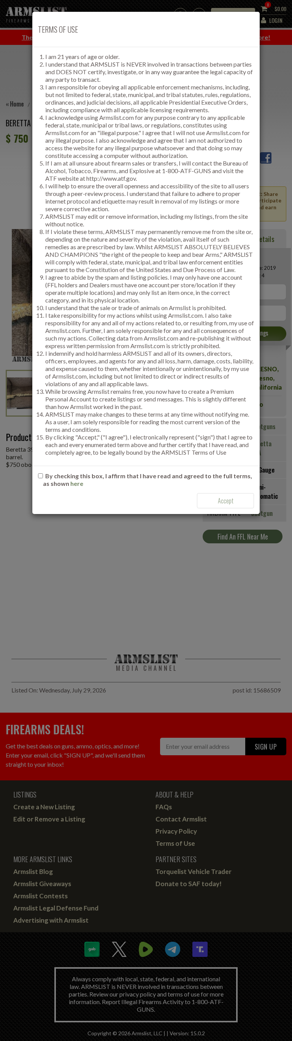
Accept (225, 500)
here (76, 483)
